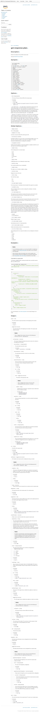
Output (3, 18)
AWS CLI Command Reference (8, 1)
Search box (3, 22)
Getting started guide (22, 250)
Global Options (4, 16)
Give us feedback (4, 32)
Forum (27, 1)
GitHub (30, 1)
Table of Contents (6, 10)
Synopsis (3, 14)
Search (10, 24)
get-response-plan (4, 12)
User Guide (22, 1)
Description (4, 13)
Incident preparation (23, 311)
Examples (3, 17)
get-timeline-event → (34, 4)
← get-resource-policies (26, 4)
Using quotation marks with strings (20, 255)
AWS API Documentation (18, 56)
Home (18, 1)
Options (3, 15)
